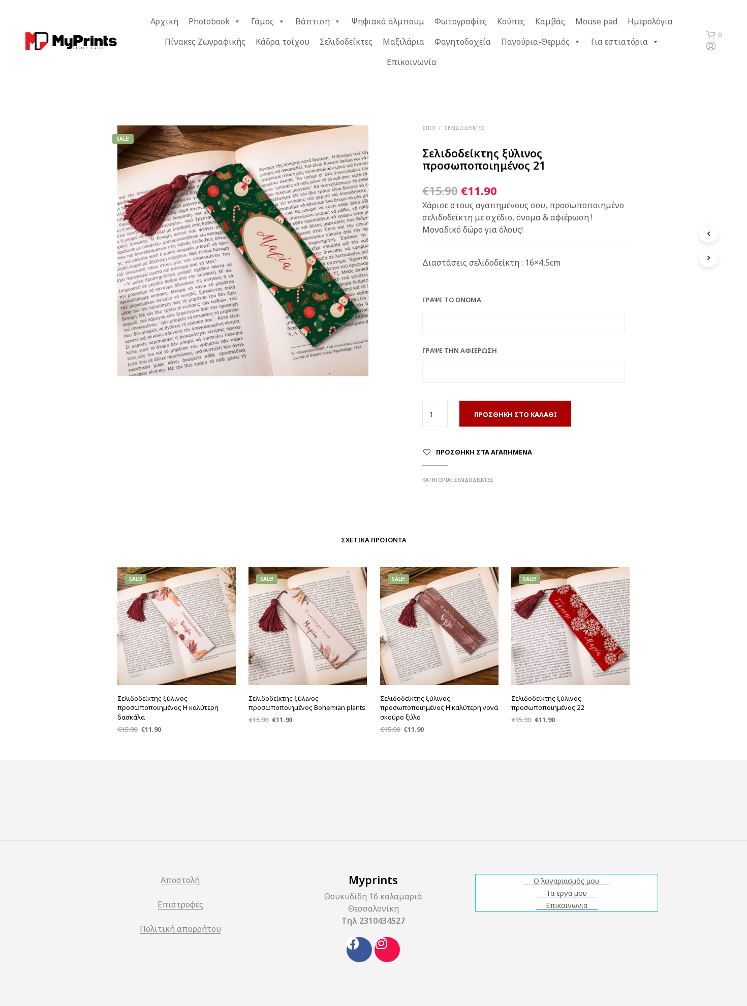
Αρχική (164, 21)
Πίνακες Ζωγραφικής (205, 41)
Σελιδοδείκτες (346, 41)
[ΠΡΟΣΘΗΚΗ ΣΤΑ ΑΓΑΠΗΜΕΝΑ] (176, 659)
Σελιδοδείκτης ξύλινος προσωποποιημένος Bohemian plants (306, 703)
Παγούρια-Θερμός (535, 41)
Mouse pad (596, 21)
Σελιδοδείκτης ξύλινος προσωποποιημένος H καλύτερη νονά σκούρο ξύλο (439, 707)
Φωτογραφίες (460, 21)
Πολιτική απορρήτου (180, 929)
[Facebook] (359, 949)
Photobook (209, 21)
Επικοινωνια (566, 905)
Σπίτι (428, 128)
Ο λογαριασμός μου (566, 881)
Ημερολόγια (650, 21)
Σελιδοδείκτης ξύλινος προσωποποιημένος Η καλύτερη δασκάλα (168, 707)
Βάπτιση (312, 21)
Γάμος (262, 21)
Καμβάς (550, 21)
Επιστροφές (180, 905)
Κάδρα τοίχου (282, 41)
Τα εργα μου (566, 893)
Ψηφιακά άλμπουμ (387, 21)
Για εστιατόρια (619, 41)
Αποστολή (180, 881)
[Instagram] (387, 949)
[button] (714, 35)
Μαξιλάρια (403, 41)
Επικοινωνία (412, 62)
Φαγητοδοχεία (462, 41)
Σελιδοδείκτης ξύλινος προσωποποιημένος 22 (547, 703)
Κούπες (511, 21)
